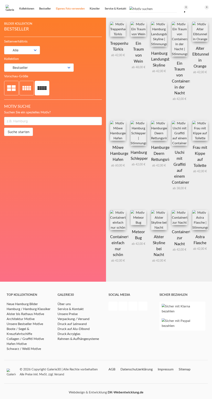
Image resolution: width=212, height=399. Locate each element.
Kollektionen (26, 8)
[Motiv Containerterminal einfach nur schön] (118, 227)
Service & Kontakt (71, 309)
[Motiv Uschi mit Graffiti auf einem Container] (179, 143)
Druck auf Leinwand (72, 324)
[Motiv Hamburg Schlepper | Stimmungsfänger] (138, 143)
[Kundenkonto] (193, 8)
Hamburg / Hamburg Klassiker (29, 309)
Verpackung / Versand (73, 319)
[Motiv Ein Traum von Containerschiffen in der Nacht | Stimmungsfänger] (179, 54)
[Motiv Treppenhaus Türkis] (118, 34)
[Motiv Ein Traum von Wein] (138, 34)
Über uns (64, 304)
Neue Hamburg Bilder (22, 304)
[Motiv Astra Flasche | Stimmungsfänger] (200, 227)
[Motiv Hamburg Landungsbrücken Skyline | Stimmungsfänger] (159, 44)
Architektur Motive (21, 319)
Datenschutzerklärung (136, 369)
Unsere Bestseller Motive (25, 324)
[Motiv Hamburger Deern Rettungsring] (159, 138)
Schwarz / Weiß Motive (24, 348)
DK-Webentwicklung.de (125, 392)
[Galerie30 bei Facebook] (113, 306)
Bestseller (45, 8)
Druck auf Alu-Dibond (74, 329)
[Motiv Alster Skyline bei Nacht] (159, 227)
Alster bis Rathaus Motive (25, 314)
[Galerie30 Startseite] (10, 9)
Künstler (95, 8)
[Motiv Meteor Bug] (138, 222)
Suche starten (18, 132)
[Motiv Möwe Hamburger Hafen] (118, 138)
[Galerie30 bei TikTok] (142, 306)
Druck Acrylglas (69, 334)
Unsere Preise (68, 314)
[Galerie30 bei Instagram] (133, 306)
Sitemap (184, 369)
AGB (111, 369)
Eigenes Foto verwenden (70, 8)
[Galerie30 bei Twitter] (123, 306)
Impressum (165, 369)
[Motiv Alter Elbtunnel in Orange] (200, 39)
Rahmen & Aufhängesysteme (78, 339)
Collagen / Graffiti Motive (25, 339)
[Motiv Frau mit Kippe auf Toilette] (200, 138)
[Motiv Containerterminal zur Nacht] (179, 222)
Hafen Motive (17, 344)
